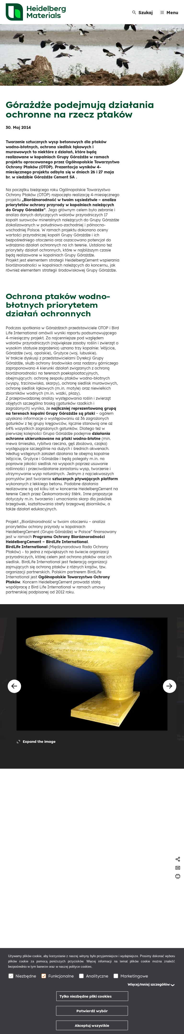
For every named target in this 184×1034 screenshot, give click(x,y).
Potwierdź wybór (92, 1011)
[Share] (177, 859)
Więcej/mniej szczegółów (149, 984)
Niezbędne (26, 975)
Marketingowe (134, 975)
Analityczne (97, 975)
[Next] (169, 686)
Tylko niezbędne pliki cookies (85, 996)
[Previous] (14, 686)
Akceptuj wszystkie (92, 1025)
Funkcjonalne (61, 975)
